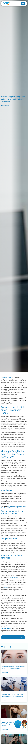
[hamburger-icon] (23, 3)
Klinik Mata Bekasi (6, 377)
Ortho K (6, 587)
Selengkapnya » (4, 672)
